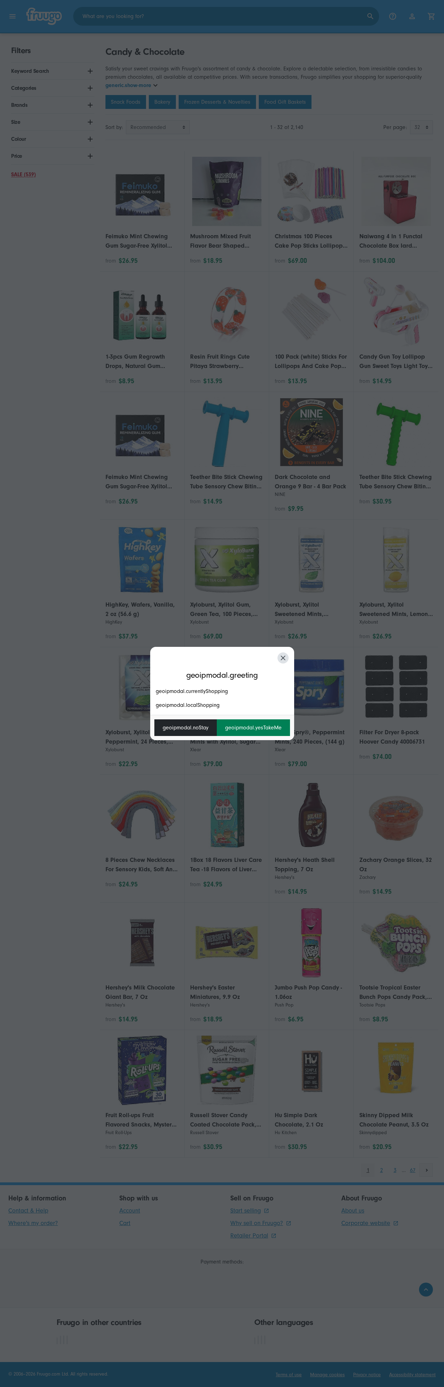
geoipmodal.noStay (185, 728)
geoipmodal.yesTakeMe (253, 728)
